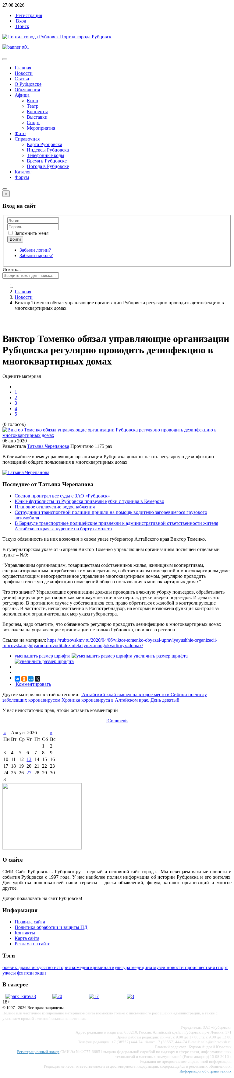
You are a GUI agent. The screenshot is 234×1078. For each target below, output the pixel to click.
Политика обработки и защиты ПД (51, 927)
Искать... (11, 269)
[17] (94, 996)
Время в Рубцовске (47, 160)
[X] (37, 679)
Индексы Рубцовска (48, 149)
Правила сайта (30, 921)
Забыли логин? (35, 250)
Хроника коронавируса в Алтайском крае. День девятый (121, 700)
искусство (43, 967)
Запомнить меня (30, 233)
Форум (22, 177)
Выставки (37, 117)
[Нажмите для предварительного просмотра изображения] (117, 435)
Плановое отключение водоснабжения (55, 506)
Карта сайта (27, 938)
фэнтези (26, 972)
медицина (142, 967)
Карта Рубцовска (44, 144)
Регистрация (28, 15)
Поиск (22, 26)
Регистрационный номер (38, 1051)
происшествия (200, 967)
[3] (130, 996)
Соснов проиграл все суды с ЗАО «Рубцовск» (62, 495)
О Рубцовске (28, 84)
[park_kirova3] (20, 996)
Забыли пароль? (36, 255)
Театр (32, 106)
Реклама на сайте (32, 943)
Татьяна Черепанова (48, 446)
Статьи (22, 78)
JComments (117, 720)
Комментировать (33, 684)
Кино (32, 100)
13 (29, 759)
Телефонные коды (45, 155)
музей (160, 967)
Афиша (22, 95)
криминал (101, 967)
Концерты (37, 111)
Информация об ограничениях (205, 1071)
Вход (20, 20)
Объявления (27, 89)
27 (29, 772)
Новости (24, 73)
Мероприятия (41, 128)
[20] (57, 996)
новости (176, 967)
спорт (222, 967)
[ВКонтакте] (17, 679)
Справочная (27, 138)
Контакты (25, 932)
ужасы (9, 972)
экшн (40, 972)
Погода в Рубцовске (48, 166)
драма (25, 967)
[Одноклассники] (24, 679)
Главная (23, 67)
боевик (10, 967)
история (63, 967)
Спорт (33, 122)
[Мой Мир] (31, 679)
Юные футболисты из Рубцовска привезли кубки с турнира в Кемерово (89, 501)
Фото (20, 133)
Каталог (23, 171)
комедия (81, 967)
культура (121, 967)
